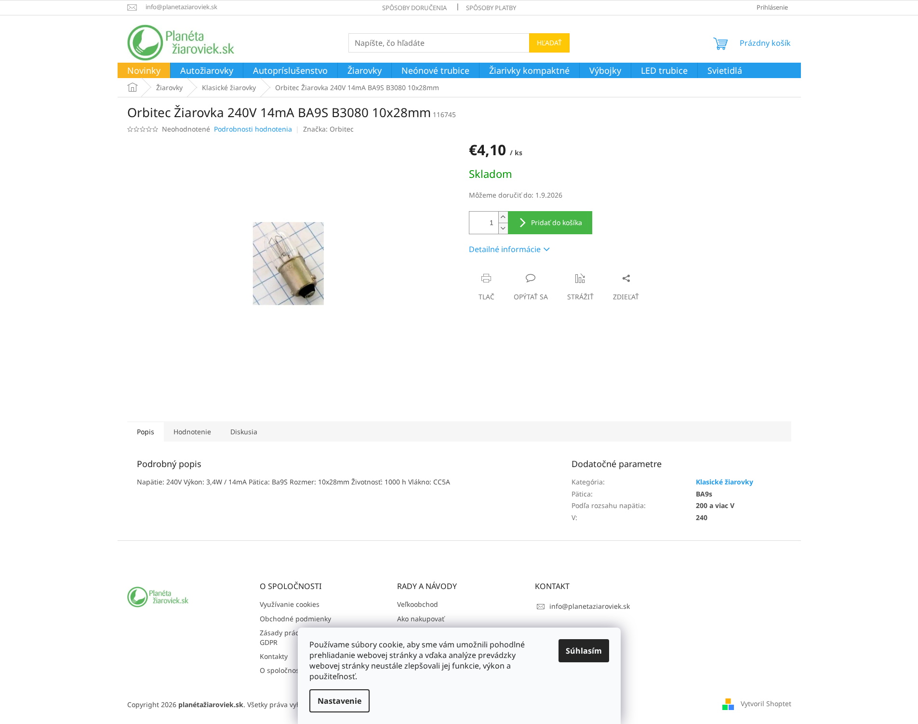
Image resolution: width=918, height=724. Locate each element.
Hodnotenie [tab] (192, 431)
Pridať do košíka (556, 222)
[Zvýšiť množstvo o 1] (503, 217)
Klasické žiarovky (724, 481)
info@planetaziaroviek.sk (589, 606)
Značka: (328, 129)
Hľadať (549, 42)
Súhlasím (584, 650)
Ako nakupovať (420, 618)
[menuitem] (144, 71)
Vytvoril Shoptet (766, 703)
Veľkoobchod (417, 604)
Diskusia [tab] (243, 431)
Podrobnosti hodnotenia (253, 129)
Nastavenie (339, 701)
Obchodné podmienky (295, 618)
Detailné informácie (505, 249)
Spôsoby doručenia (414, 7)
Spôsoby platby (491, 7)
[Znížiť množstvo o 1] (503, 228)
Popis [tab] (145, 431)
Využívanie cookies (289, 604)
